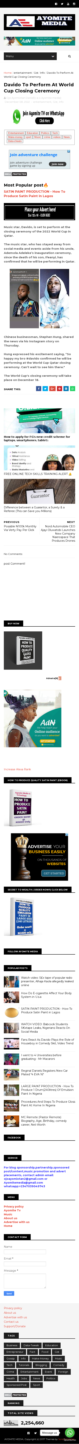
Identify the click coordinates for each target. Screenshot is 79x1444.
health (11, 1378)
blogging (41, 1365)
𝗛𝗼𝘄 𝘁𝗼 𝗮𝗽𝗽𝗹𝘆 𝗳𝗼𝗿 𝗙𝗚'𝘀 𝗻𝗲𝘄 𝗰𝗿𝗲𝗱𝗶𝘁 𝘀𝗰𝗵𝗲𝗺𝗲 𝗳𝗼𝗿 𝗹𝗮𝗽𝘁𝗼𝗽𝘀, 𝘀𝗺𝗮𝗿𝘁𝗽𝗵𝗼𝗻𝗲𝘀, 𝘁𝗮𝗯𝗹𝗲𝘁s (37, 438)
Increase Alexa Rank (17, 769)
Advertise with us (17, 1222)
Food (45, 1351)
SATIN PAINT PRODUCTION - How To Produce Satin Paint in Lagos (46, 1010)
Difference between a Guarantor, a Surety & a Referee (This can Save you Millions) (34, 509)
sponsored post (17, 1384)
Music (37, 137)
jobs (24, 1378)
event (48, 1371)
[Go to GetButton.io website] (70, 1440)
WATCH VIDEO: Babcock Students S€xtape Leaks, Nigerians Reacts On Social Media (45, 1027)
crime (47, 137)
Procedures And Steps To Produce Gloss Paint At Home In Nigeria (48, 1103)
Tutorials (24, 1365)
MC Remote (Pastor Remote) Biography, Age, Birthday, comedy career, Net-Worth (44, 1120)
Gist (36, 72)
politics (50, 1378)
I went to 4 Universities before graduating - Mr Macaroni (41, 1057)
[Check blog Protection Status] (15, 175)
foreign (63, 1371)
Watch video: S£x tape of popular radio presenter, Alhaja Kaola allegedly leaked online (47, 981)
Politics (45, 133)
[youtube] (68, 4)
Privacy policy (14, 1206)
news (36, 1378)
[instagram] (74, 4)
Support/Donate (15, 1326)
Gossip (11, 1358)
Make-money (15, 137)
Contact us (11, 1321)
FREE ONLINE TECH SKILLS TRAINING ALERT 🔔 (38, 474)
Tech (55, 133)
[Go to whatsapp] (70, 1432)
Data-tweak (31, 1345)
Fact (32, 1351)
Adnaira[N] (66, 39)
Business (12, 1345)
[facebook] (56, 4)
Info (42, 72)
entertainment (23, 72)
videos (57, 137)
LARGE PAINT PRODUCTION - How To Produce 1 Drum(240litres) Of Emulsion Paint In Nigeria (47, 1089)
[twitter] (62, 4)
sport (28, 137)
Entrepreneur (15, 1351)
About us (10, 1218)
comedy (58, 1365)
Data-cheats (15, 141)
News (67, 137)
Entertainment (16, 133)
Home (8, 72)
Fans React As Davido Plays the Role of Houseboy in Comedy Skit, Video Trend (47, 1041)
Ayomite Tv (12, 1210)
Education (32, 133)
